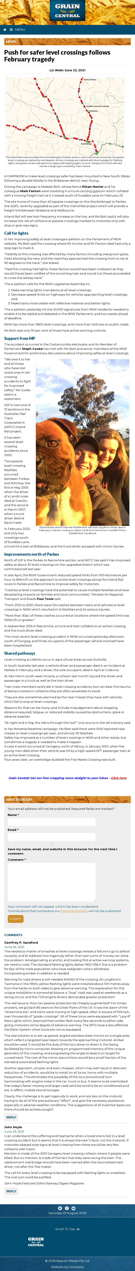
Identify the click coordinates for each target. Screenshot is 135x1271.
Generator (76, 1267)
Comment (17, 859)
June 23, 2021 (14, 1131)
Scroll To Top (65, 1229)
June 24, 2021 (14, 947)
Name (13, 815)
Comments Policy (74, 911)
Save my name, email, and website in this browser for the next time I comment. (62, 851)
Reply (11, 1117)
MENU (19, 30)
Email (13, 830)
